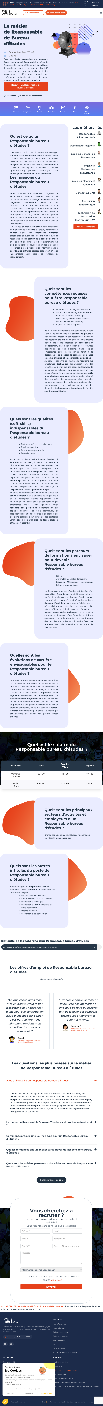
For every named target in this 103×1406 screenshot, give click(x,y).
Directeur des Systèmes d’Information (69, 1382)
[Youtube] (11, 1344)
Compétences (27, 112)
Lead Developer (59, 1374)
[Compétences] (28, 108)
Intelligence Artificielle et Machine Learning (38, 5)
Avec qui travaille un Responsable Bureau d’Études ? (38, 1080)
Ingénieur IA (57, 1366)
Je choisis (29, 1393)
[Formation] (51, 108)
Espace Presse (59, 1348)
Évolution (63, 112)
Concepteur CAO (85, 192)
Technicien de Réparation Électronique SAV (84, 216)
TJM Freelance (59, 1340)
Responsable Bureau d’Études (65, 1370)
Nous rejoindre (59, 1328)
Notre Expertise (59, 1324)
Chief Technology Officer (63, 1378)
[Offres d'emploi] (87, 108)
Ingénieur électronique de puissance (87, 169)
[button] (51, 1080)
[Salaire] (75, 108)
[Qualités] (40, 108)
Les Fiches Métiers (60, 1362)
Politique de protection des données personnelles (68, 1402)
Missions (16, 112)
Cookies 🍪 (43, 1402)
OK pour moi (46, 1393)
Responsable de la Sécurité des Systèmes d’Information (76, 1386)
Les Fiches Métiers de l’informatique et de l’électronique (36, 1306)
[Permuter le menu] (100, 12)
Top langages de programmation (66, 1352)
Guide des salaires (60, 1336)
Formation (51, 112)
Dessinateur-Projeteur (82, 145)
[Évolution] (63, 108)
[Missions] (16, 108)
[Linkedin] (5, 1344)
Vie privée (56, 1280)
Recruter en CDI (9, 1362)
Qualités (39, 112)
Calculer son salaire (61, 1332)
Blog (55, 1344)
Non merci (11, 1393)
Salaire (75, 112)
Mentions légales (94, 1402)
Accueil (4, 1306)
